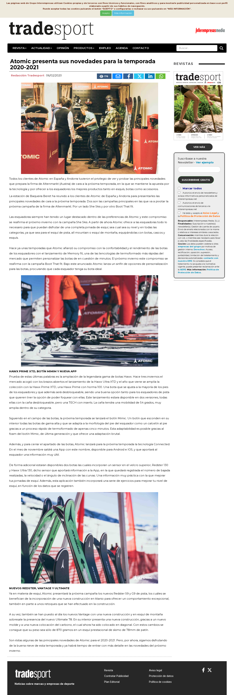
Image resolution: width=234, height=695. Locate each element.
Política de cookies (160, 681)
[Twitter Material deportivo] (209, 670)
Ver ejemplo (205, 162)
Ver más (199, 146)
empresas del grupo (189, 246)
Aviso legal (155, 670)
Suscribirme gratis (196, 179)
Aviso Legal (210, 213)
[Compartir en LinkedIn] (150, 76)
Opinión (63, 48)
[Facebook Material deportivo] (203, 670)
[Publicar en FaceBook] (128, 76)
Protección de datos (161, 676)
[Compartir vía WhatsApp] (160, 76)
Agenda (122, 48)
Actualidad (40, 48)
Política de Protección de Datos (200, 216)
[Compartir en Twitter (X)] (139, 76)
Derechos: (199, 249)
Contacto (141, 48)
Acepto (106, 13)
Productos (83, 48)
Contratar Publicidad (116, 676)
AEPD (183, 269)
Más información (123, 13)
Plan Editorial (112, 681)
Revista (19, 48)
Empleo (105, 48)
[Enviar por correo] (117, 76)
